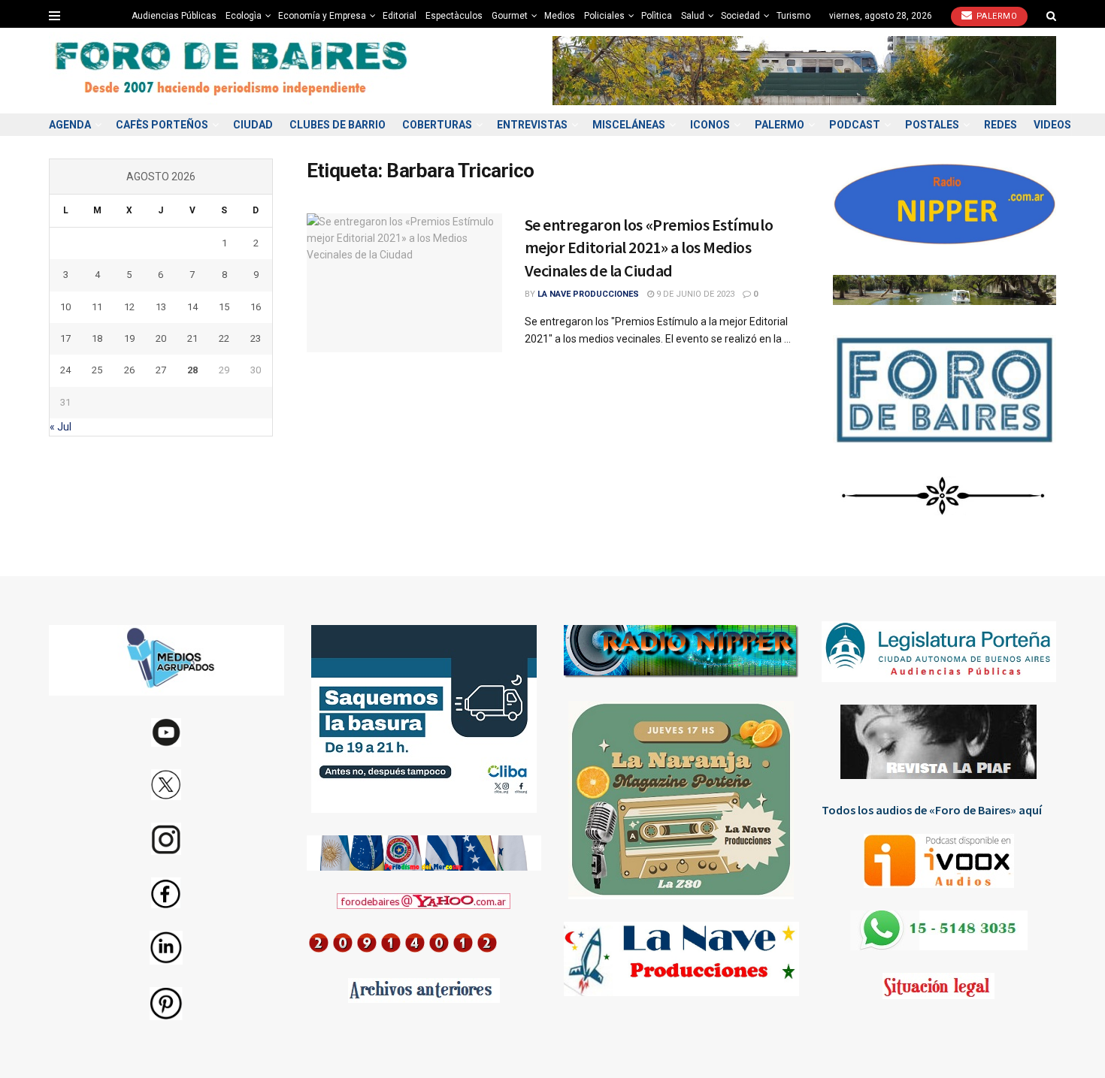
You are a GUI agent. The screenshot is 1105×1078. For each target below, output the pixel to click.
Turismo (793, 16)
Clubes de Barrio (337, 125)
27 (161, 370)
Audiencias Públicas (174, 16)
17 (65, 338)
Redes (1000, 125)
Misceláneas (628, 125)
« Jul (60, 427)
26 (129, 370)
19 (129, 338)
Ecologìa (244, 16)
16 (255, 307)
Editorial (399, 16)
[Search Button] (1051, 16)
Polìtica (656, 16)
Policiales (604, 16)
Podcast (854, 125)
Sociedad (740, 16)
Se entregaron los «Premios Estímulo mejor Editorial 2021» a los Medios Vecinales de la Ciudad (649, 248)
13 (161, 307)
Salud (692, 16)
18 (97, 338)
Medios (559, 16)
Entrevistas (532, 125)
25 (97, 370)
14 (192, 307)
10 (65, 307)
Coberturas (437, 125)
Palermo (995, 16)
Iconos (710, 125)
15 (224, 307)
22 (224, 338)
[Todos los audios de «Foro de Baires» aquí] (939, 861)
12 (129, 307)
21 (192, 338)
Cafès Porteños (162, 125)
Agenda (70, 125)
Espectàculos (454, 16)
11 (97, 307)
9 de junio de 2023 (694, 294)
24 (65, 370)
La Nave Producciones (588, 294)
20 (161, 338)
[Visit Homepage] (233, 71)
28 (192, 370)
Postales (932, 125)
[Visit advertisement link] (804, 70)
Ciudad (253, 125)
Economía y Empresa (322, 16)
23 (255, 338)
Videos (1052, 125)
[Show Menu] (54, 15)
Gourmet (510, 16)
